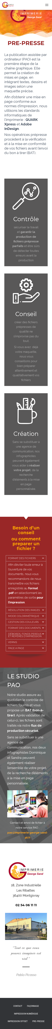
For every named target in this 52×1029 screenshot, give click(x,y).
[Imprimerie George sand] (9, 5)
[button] (26, 558)
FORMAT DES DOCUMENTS (24, 628)
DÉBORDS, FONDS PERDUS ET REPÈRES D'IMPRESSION (25, 635)
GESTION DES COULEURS (23, 622)
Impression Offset (18, 1021)
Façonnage (33, 1006)
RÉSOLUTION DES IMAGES (24, 610)
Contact (17, 1006)
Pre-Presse (38, 1021)
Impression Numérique (26, 1014)
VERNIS (12, 642)
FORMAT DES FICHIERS (22, 558)
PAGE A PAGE (16, 648)
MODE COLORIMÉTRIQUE (23, 616)
